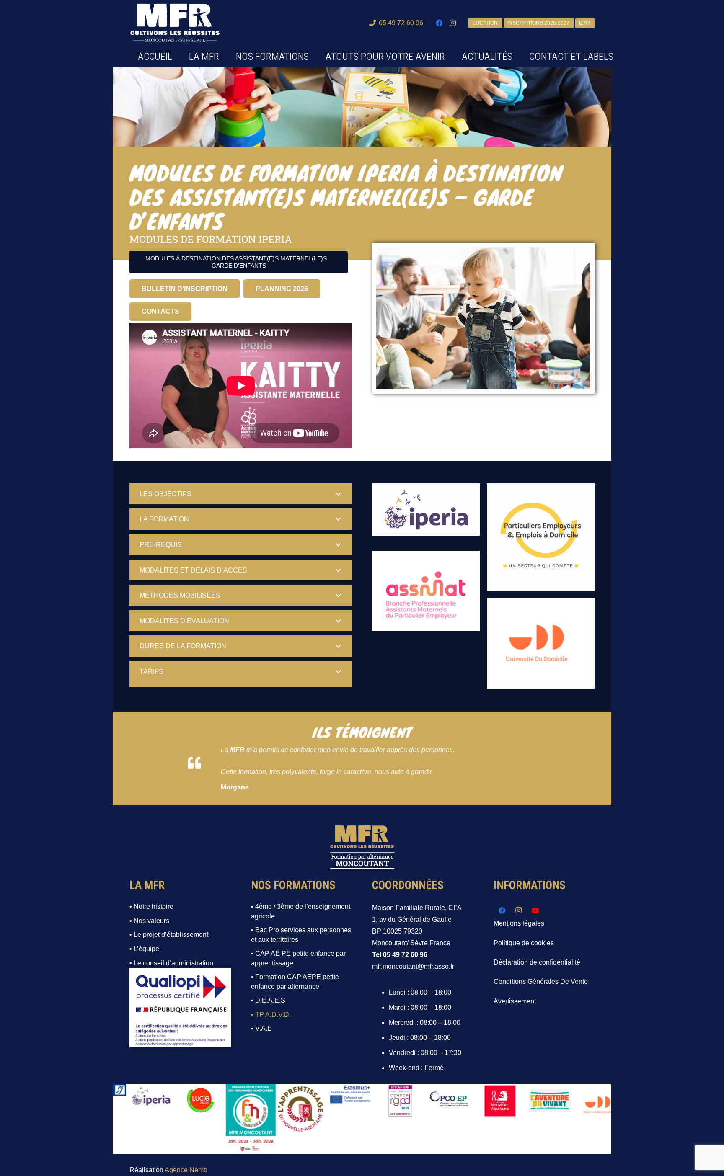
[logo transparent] (174, 23)
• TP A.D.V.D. (271, 1014)
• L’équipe (144, 948)
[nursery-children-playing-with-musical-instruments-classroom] (483, 318)
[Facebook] (439, 23)
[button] (315, 56)
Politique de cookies (524, 942)
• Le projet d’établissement (168, 934)
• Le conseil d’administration (171, 963)
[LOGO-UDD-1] (541, 643)
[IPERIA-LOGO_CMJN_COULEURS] (426, 513)
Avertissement (515, 1001)
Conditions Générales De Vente (541, 981)
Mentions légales (519, 923)
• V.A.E (261, 1028)
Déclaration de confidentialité (537, 962)
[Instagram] (452, 23)
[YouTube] (535, 910)
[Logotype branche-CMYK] (541, 537)
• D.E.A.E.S (268, 1000)
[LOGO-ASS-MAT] (426, 591)
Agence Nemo (186, 1169)
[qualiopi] (180, 1007)
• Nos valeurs (149, 920)
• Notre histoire (151, 906)
